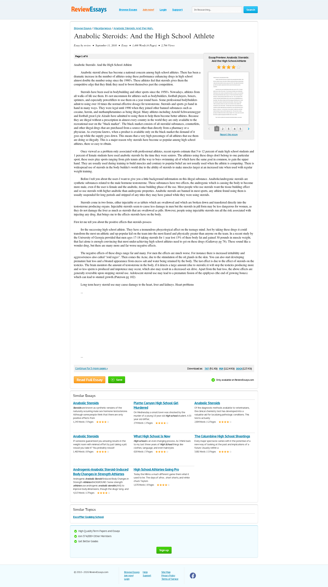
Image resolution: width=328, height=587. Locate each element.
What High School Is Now (152, 436)
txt (206, 368)
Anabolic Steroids (86, 403)
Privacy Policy (168, 575)
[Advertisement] (164, 324)
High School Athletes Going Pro (156, 469)
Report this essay (229, 134)
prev (209, 129)
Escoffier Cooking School (88, 517)
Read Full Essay (89, 379)
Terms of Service (169, 579)
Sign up (164, 550)
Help (145, 572)
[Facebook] (193, 577)
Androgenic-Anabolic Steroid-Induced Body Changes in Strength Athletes (100, 471)
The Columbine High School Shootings (222, 436)
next (249, 129)
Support (177, 9)
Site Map (165, 572)
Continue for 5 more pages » (91, 368)
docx (239, 368)
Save (119, 379)
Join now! (148, 9)
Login (163, 9)
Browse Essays (128, 9)
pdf (221, 368)
